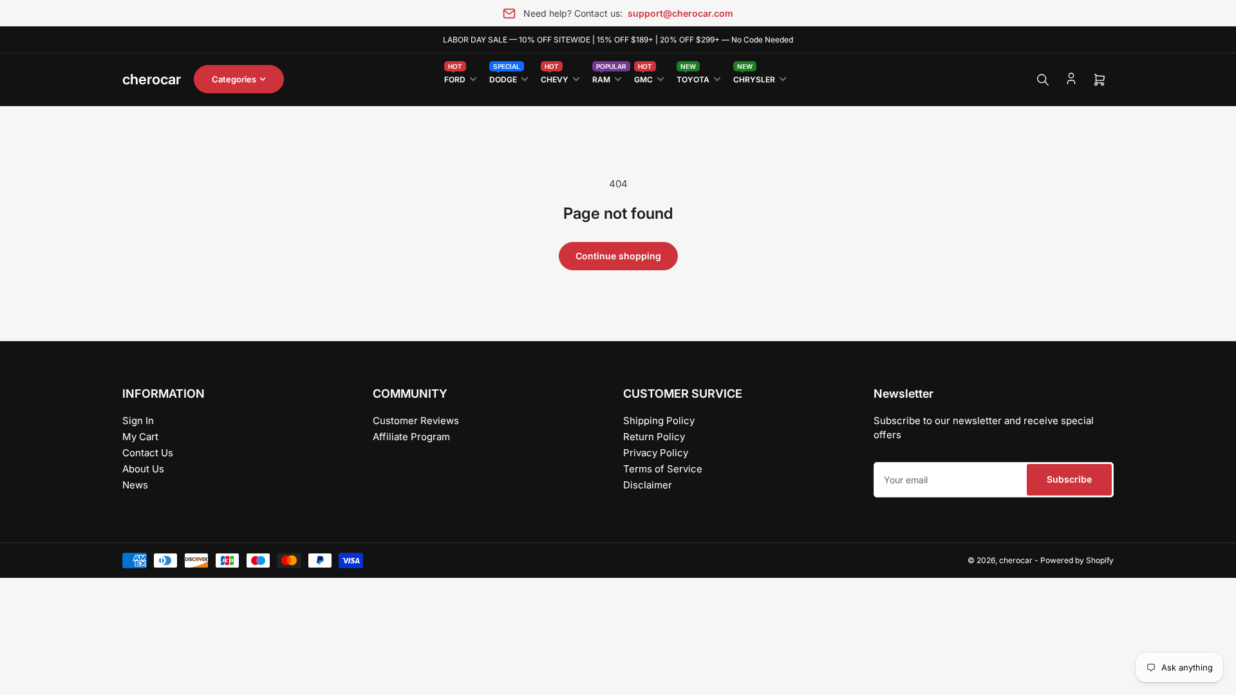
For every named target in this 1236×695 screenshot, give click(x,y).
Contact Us (147, 453)
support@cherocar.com (680, 13)
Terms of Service (662, 469)
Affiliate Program (411, 437)
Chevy (554, 77)
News (135, 485)
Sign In (138, 420)
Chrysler (754, 77)
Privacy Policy (655, 453)
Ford (454, 77)
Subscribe (1069, 479)
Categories (234, 79)
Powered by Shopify (1077, 560)
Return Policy (654, 437)
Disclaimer (647, 485)
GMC (643, 77)
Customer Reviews (416, 420)
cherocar (1016, 560)
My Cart (140, 437)
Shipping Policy (659, 420)
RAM (606, 77)
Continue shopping (618, 255)
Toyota (693, 77)
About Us (143, 469)
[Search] (1043, 80)
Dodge (504, 77)
